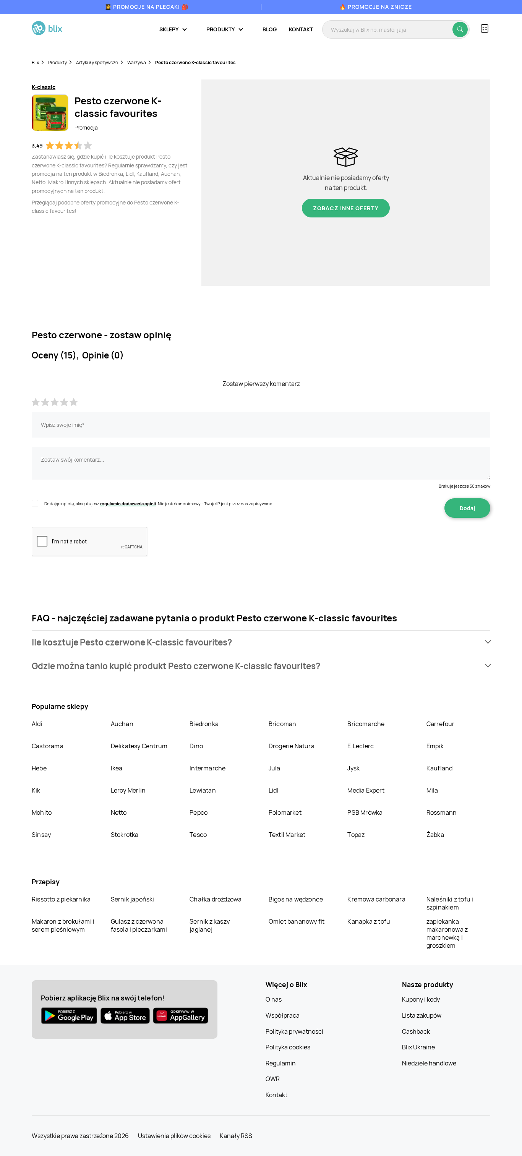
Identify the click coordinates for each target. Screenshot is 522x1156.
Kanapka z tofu (368, 921)
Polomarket (285, 812)
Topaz (356, 834)
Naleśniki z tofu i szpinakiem (449, 903)
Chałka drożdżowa (216, 899)
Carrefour (440, 724)
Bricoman (283, 724)
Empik (435, 746)
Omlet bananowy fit (297, 921)
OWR (273, 1079)
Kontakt (301, 29)
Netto (119, 812)
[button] (261, 642)
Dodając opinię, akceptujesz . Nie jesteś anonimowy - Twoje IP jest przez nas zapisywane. (158, 503)
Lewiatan (203, 790)
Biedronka (204, 724)
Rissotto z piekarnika (61, 899)
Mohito (42, 812)
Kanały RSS (236, 1136)
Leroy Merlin (128, 790)
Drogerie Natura (291, 746)
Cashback (416, 1031)
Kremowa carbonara (376, 899)
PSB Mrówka (365, 812)
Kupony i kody (421, 999)
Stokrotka (125, 834)
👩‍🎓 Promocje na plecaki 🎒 (146, 6)
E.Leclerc (360, 746)
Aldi (37, 724)
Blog (270, 29)
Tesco (198, 834)
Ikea (117, 768)
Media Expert (365, 790)
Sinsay (41, 834)
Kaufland (439, 768)
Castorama (47, 746)
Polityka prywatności (294, 1031)
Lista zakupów (421, 1015)
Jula (274, 768)
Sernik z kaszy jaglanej (210, 925)
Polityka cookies (288, 1047)
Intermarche (207, 768)
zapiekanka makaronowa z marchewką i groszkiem (447, 933)
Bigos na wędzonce (296, 899)
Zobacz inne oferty (346, 208)
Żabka (435, 834)
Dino (196, 746)
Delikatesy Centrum (139, 746)
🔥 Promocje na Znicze (375, 6)
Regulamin (281, 1063)
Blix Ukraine (418, 1047)
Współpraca (283, 1015)
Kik (36, 790)
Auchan (122, 724)
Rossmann (441, 812)
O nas (274, 999)
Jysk (353, 768)
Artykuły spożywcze (97, 62)
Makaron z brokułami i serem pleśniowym (63, 925)
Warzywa (136, 62)
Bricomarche (365, 724)
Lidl (274, 790)
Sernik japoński (132, 899)
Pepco (199, 812)
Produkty (57, 62)
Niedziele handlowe (429, 1063)
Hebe (39, 768)
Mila (432, 790)
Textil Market (287, 834)
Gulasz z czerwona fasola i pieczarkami (139, 925)
